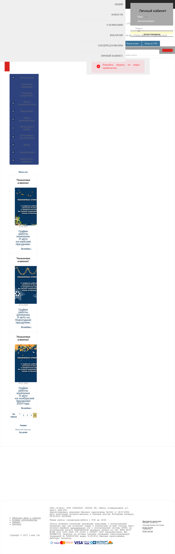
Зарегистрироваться (146, 21)
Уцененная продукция (26, 85)
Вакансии (116, 35)
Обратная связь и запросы (26, 518)
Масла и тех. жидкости (26, 160)
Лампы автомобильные (27, 119)
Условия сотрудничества (24, 520)
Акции (119, 4)
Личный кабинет (112, 56)
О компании (115, 25)
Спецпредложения (110, 45)
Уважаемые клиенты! (23, 181)
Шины (27, 145)
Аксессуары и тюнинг (27, 128)
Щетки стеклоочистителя (27, 103)
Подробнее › (26, 248)
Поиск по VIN (151, 43)
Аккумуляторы (26, 152)
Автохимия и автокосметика (26, 136)
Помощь (16, 522)
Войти (140, 16)
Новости (117, 14)
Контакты (16, 524)
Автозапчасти (27, 77)
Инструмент (27, 111)
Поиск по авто (132, 43)
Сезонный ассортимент (26, 94)
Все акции (23, 432)
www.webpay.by (78, 528)
